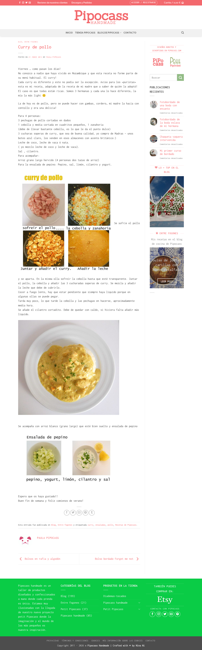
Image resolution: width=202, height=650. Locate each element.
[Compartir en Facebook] (67, 513)
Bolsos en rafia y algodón (41, 558)
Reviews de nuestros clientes (52, 2)
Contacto (130, 32)
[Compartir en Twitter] (73, 513)
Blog (20, 42)
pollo (110, 525)
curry (90, 525)
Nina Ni (140, 645)
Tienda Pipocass (85, 32)
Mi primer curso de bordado (170, 152)
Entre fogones (31, 42)
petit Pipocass (28, 616)
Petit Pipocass (71, 609)
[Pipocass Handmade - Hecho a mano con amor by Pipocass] (101, 17)
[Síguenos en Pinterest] (177, 614)
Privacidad (53, 640)
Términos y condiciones (75, 640)
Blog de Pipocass (108, 32)
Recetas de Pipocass (125, 525)
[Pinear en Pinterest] (85, 513)
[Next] (179, 202)
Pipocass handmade (30, 585)
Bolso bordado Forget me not (115, 558)
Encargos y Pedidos (81, 2)
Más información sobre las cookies (123, 640)
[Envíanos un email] (30, 3)
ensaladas (100, 525)
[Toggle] (139, 602)
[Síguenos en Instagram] (23, 3)
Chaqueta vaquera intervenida (171, 138)
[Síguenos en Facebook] (20, 3)
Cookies (95, 640)
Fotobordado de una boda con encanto (170, 105)
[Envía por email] (79, 513)
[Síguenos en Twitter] (26, 3)
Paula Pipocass (53, 57)
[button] (174, 2)
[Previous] (154, 202)
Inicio (69, 32)
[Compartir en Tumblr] (92, 513)
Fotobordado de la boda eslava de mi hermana (170, 122)
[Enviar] (180, 77)
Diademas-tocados (114, 596)
